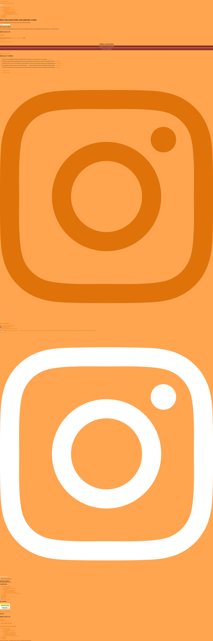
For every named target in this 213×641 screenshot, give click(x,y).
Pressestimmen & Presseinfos (9, 9)
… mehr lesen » (49, 59)
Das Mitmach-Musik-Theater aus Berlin (7, 3)
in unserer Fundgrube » (6, 72)
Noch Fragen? (2, 39)
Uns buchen (4, 15)
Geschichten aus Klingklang (106, 49)
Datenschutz (29, 640)
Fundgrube (4, 17)
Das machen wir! (5, 10)
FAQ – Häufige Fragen (6, 599)
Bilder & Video (7, 8)
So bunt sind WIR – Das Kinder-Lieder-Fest (12, 593)
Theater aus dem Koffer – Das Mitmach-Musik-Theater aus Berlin (11, 640)
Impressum (25, 640)
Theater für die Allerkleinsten (9, 12)
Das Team (4, 16)
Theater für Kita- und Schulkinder (10, 11)
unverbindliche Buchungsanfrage (17, 37)
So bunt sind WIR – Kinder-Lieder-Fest (11, 14)
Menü (1, 5)
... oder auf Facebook (6, 623)
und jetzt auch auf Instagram (8, 626)
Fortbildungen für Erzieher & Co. (10, 13)
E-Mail (2, 35)
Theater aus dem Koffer (4, 1)
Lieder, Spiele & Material (6, 70)
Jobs (3, 598)
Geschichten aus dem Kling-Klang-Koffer (106, 46)
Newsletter (4, 594)
